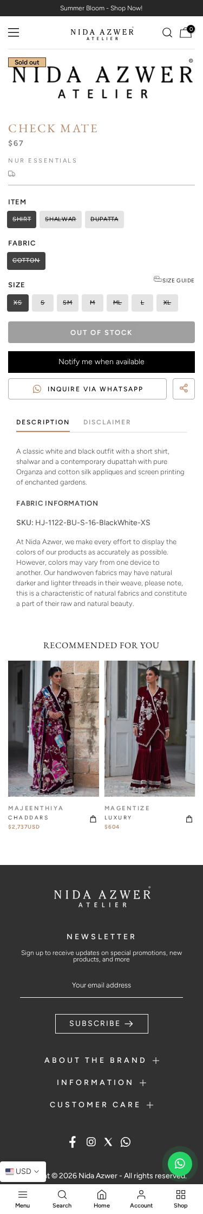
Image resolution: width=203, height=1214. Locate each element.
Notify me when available (101, 361)
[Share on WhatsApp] (184, 403)
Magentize (127, 808)
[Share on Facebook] (165, 403)
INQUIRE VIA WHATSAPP (95, 389)
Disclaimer (107, 422)
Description (43, 422)
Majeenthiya (36, 808)
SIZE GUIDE (178, 280)
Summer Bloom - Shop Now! (101, 8)
